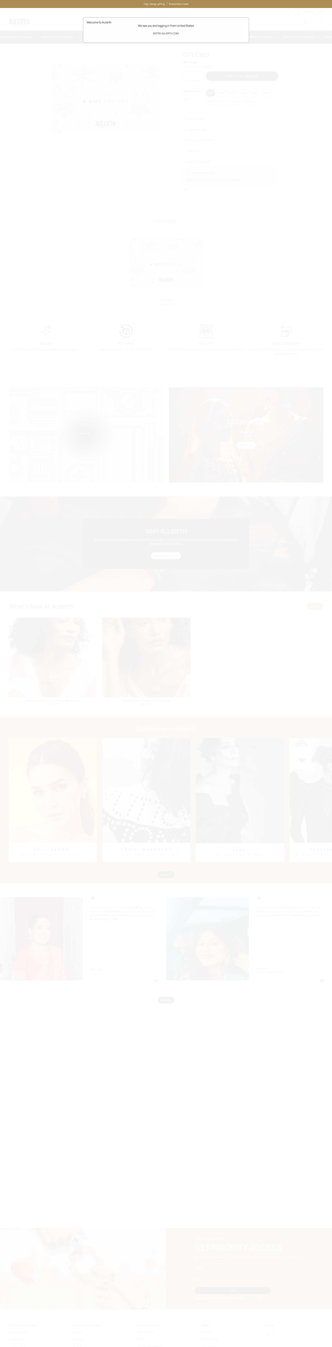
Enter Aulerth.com (166, 33)
